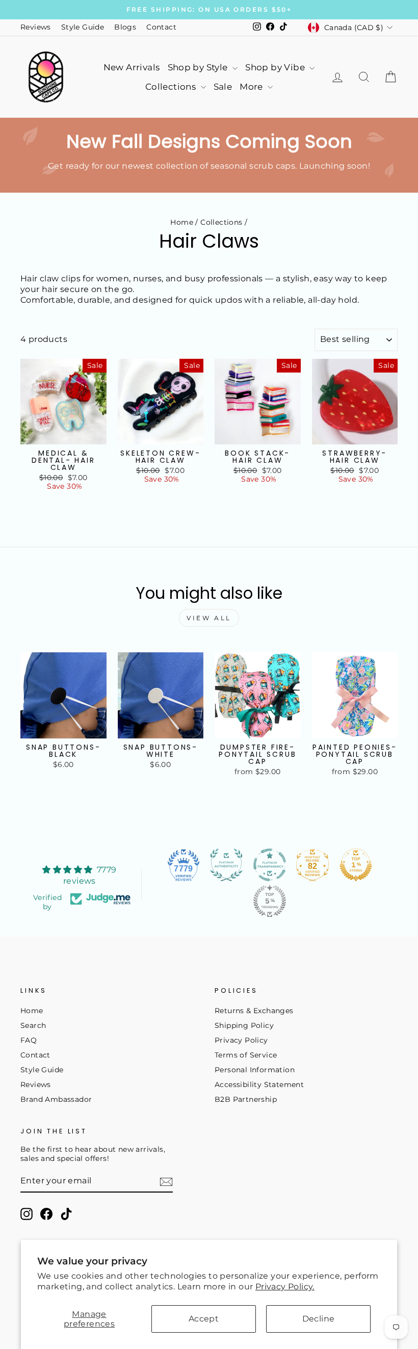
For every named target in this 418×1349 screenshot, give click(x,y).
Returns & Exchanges (254, 1011)
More (252, 87)
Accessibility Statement (259, 1084)
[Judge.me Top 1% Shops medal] (355, 865)
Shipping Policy (244, 1025)
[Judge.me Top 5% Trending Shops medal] (269, 901)
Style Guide (82, 27)
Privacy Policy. (285, 1286)
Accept (204, 1319)
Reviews (35, 27)
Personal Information (255, 1070)
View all (209, 618)
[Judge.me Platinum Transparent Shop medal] (269, 865)
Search (33, 1025)
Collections (171, 87)
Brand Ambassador (56, 1099)
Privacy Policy (241, 1040)
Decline (318, 1319)
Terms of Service (246, 1055)
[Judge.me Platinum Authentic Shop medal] (226, 865)
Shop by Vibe (276, 67)
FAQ (28, 1040)
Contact (161, 27)
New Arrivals (131, 67)
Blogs (125, 27)
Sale (223, 87)
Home (181, 222)
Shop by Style (199, 67)
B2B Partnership (246, 1099)
